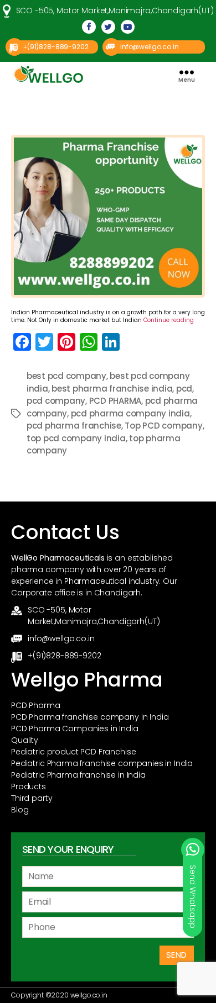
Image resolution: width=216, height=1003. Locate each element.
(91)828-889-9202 (58, 46)
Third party (31, 798)
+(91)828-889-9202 (64, 655)
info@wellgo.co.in (149, 46)
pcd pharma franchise (74, 425)
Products (28, 786)
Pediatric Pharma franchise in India (78, 774)
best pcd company (66, 376)
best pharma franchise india (112, 388)
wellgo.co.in (88, 995)
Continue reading (168, 320)
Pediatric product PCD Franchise (73, 751)
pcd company (56, 401)
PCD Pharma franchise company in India (89, 716)
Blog (19, 809)
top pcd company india (76, 438)
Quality (24, 740)
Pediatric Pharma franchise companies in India (102, 763)
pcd (184, 388)
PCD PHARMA (115, 401)
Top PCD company (163, 425)
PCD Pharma (35, 705)
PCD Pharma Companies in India (74, 728)
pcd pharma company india (130, 413)
